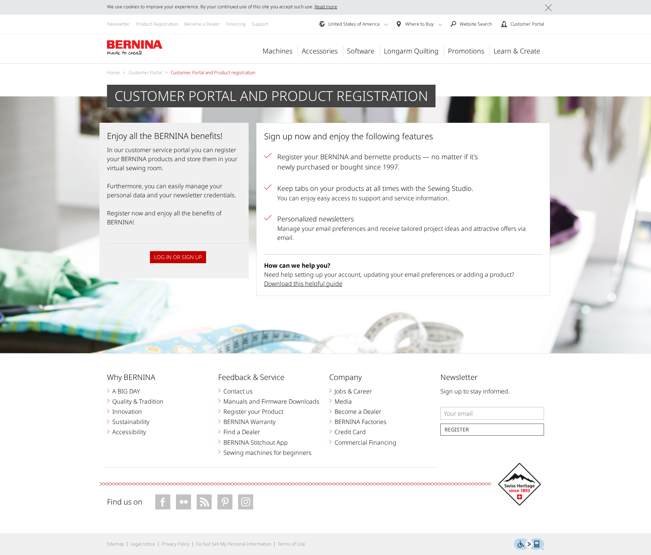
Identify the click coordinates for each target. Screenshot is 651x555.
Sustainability (131, 422)
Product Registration (157, 24)
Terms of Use (291, 544)
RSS (204, 501)
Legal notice (142, 544)
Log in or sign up (178, 257)
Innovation (127, 411)
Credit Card (350, 432)
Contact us (238, 391)
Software (360, 50)
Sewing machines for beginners (267, 452)
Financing (236, 24)
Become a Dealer (202, 24)
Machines (277, 50)
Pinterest (224, 501)
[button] (386, 24)
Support (260, 24)
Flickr (183, 501)
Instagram (245, 501)
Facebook (162, 501)
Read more (326, 6)
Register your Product (253, 411)
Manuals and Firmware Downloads (271, 401)
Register (457, 429)
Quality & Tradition (138, 401)
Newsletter (118, 24)
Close (548, 8)
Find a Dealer (241, 432)
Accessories (320, 50)
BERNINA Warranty (249, 422)
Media (343, 401)
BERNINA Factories (361, 422)
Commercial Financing (365, 442)
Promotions (466, 50)
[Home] (135, 47)
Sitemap (115, 544)
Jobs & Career (353, 391)
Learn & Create (517, 50)
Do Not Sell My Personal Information (233, 544)
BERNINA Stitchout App (255, 442)
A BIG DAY (126, 391)
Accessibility (129, 432)
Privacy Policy (175, 544)
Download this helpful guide (303, 283)
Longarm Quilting (411, 50)
